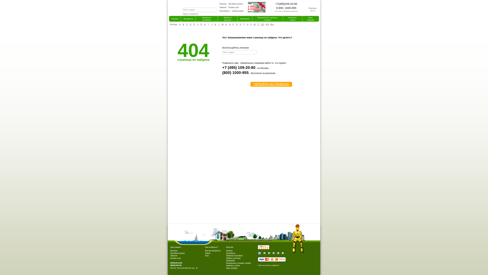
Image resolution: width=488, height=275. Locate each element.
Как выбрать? (224, 11)
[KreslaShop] (173, 7)
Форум (207, 253)
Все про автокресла (212, 250)
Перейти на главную (271, 84)
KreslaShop (200, 4)
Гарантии (222, 7)
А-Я (267, 24)
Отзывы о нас (233, 7)
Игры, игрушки (231, 268)
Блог (207, 255)
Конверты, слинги (233, 265)
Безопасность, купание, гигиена (238, 263)
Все (272, 24)
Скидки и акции (237, 11)
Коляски (175, 19)
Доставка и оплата (235, 4)
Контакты (223, 4)
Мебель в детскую (233, 258)
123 (262, 24)
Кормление (245, 19)
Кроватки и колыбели (234, 255)
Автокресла (188, 19)
